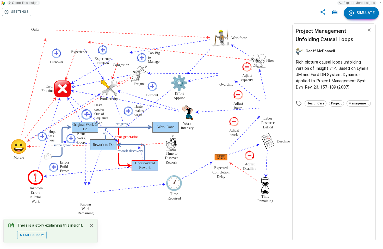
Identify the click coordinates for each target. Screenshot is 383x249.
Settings (20, 12)
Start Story (32, 235)
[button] (315, 103)
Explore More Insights (359, 3)
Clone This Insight (25, 3)
